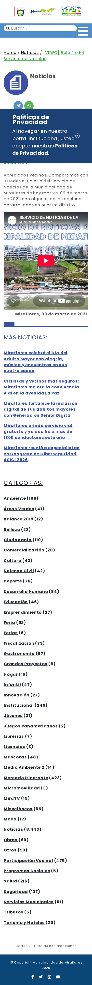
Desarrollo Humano (26, 591)
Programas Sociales (27, 871)
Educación (16, 602)
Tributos (13, 912)
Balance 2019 (19, 519)
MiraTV (12, 798)
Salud (10, 881)
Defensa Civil (19, 571)
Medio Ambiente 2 (24, 767)
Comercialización (24, 550)
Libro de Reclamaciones (55, 946)
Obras (11, 840)
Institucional (19, 705)
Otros (10, 850)
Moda (10, 819)
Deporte (13, 581)
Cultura (13, 560)
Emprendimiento (23, 612)
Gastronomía (19, 653)
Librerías (14, 736)
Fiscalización (19, 643)
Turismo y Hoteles (24, 922)
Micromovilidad (22, 788)
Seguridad (16, 891)
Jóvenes (13, 715)
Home (10, 52)
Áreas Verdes (19, 509)
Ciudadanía (18, 540)
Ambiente (15, 498)
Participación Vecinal (28, 860)
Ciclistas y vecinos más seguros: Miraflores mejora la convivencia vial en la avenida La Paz (41, 387)
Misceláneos (18, 809)
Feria (9, 622)
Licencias (14, 746)
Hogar (11, 674)
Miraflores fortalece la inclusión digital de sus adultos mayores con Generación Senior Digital (40, 409)
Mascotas (15, 757)
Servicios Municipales (29, 902)
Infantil (12, 684)
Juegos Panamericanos (31, 726)
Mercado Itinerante (26, 778)
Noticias (30, 52)
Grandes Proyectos (26, 664)
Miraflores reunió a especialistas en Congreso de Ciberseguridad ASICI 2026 (41, 454)
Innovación (16, 695)
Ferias (11, 633)
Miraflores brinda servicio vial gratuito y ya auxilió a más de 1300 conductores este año (38, 431)
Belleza (12, 529)
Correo (21, 946)
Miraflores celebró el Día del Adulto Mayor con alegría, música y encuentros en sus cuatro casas (35, 361)
